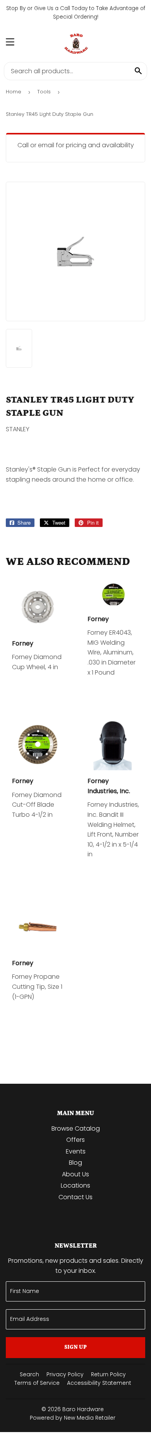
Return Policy (108, 1374)
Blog (75, 1162)
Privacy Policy (65, 1374)
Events (76, 1151)
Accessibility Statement (99, 1383)
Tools (44, 91)
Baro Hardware (83, 1409)
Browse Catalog (75, 1128)
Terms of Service (37, 1383)
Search (29, 1374)
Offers (75, 1139)
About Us (75, 1174)
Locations (75, 1185)
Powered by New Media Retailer (72, 1418)
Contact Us (75, 1197)
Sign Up (75, 1347)
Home (13, 91)
